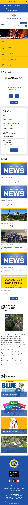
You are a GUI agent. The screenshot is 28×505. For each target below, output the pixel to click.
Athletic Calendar (12, 10)
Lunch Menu (16, 5)
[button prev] (11, 96)
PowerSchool (7, 5)
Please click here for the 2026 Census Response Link (14, 1)
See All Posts (14, 298)
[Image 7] (14, 37)
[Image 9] (18, 37)
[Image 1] (2, 37)
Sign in (23, 23)
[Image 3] (6, 37)
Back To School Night (10, 117)
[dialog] (14, 388)
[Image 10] (20, 37)
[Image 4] (8, 37)
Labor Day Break (8, 125)
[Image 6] (12, 37)
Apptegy (17, 503)
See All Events (14, 150)
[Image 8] (16, 37)
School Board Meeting (10, 134)
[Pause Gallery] (25, 37)
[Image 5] (10, 37)
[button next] (17, 96)
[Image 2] (4, 37)
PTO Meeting (7, 142)
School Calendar (18, 8)
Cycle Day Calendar (7, 8)
